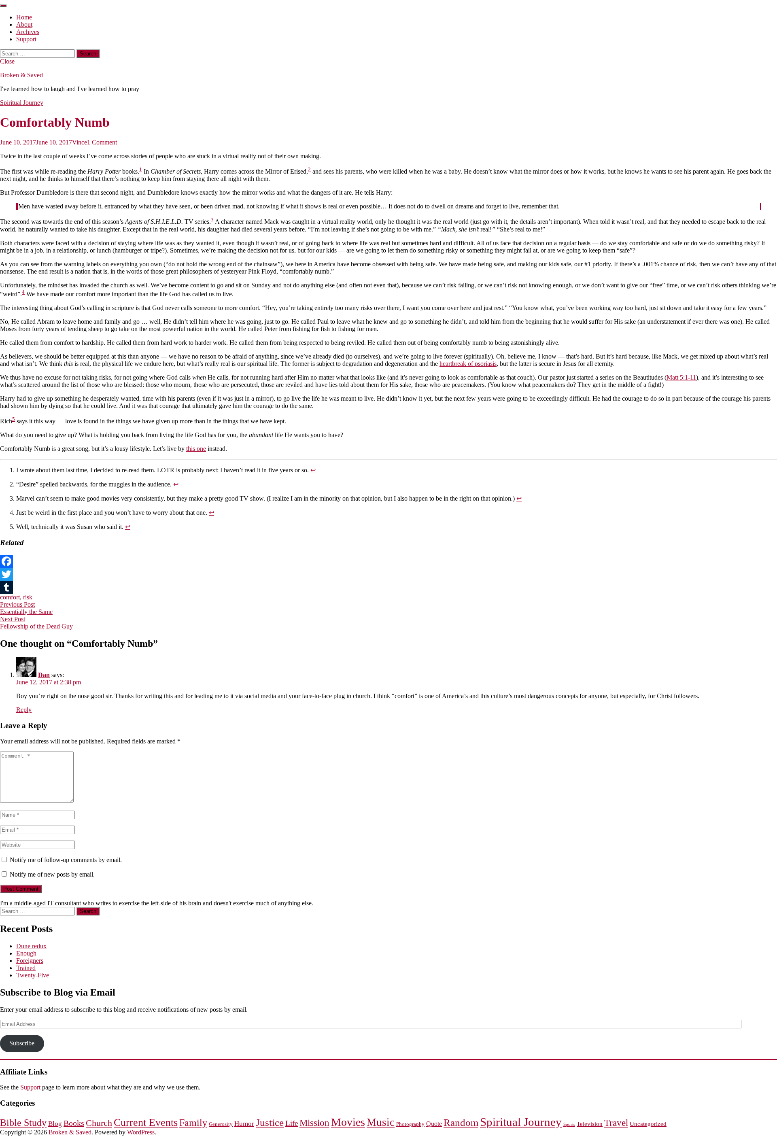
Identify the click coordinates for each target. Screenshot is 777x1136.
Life (291, 1123)
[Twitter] (388, 574)
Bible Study (23, 1122)
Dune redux (31, 946)
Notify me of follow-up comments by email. (66, 859)
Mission (314, 1123)
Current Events (146, 1122)
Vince (79, 142)
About (24, 24)
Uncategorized (648, 1124)
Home (24, 17)
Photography (410, 1124)
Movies (348, 1122)
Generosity (221, 1124)
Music (381, 1122)
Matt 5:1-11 (681, 377)
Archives (27, 31)
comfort (10, 597)
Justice (270, 1122)
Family (193, 1122)
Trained (26, 967)
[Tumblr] (388, 587)
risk (27, 597)
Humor (244, 1124)
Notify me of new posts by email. (52, 874)
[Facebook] (388, 561)
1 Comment (102, 142)
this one (196, 448)
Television (590, 1124)
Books (74, 1123)
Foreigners (29, 960)
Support (26, 39)
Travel (616, 1123)
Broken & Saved (21, 75)
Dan (44, 674)
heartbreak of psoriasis (468, 363)
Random (461, 1122)
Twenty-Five (32, 975)
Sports (569, 1124)
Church (99, 1123)
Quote (434, 1124)
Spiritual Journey (21, 102)
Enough (26, 953)
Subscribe (21, 1043)
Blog (55, 1124)
